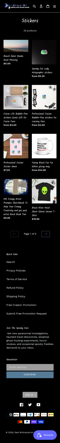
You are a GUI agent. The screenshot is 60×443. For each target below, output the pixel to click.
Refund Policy (15, 287)
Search (10, 261)
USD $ (29, 394)
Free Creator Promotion (21, 304)
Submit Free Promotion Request (26, 313)
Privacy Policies (15, 270)
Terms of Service (16, 279)
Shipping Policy (15, 296)
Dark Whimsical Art (23, 432)
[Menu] (54, 6)
